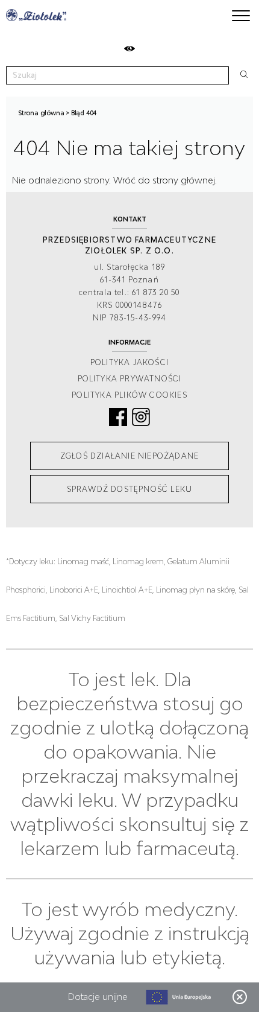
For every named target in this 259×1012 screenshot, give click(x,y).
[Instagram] (141, 417)
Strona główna (41, 112)
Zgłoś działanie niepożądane (129, 455)
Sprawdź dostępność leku (130, 489)
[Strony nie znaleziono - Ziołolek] (36, 15)
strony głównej (183, 180)
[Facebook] (118, 417)
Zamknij (239, 997)
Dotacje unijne (98, 996)
